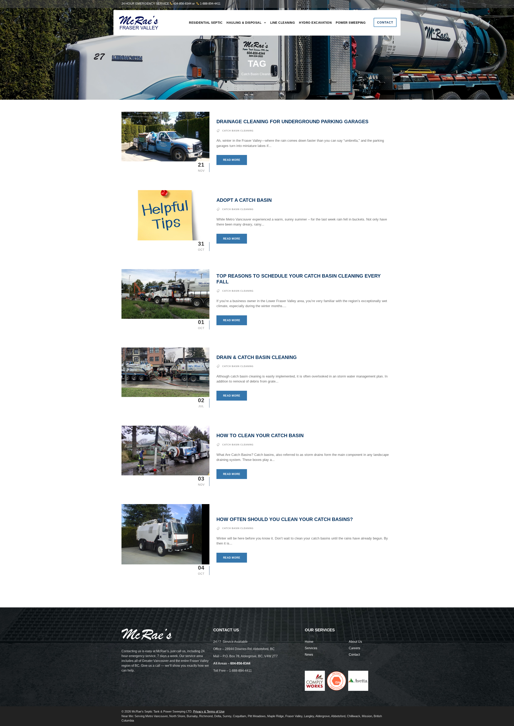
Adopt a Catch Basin (244, 200)
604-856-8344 (182, 3)
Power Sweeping (351, 22)
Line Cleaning (282, 22)
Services (311, 648)
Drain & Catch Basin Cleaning (256, 357)
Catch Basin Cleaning (238, 130)
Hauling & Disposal (243, 22)
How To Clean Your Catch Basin (260, 435)
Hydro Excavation (315, 22)
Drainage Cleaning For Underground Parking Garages (292, 121)
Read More (231, 159)
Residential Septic (205, 22)
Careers (354, 648)
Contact (385, 22)
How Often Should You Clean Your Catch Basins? (284, 519)
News (309, 654)
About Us (355, 641)
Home (309, 641)
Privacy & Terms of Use (208, 711)
